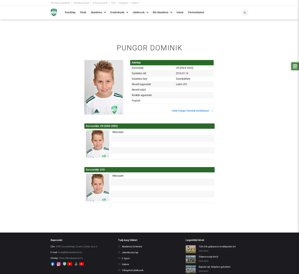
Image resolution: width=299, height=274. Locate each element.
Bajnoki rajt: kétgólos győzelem (214, 266)
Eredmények (117, 12)
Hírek (83, 12)
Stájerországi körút (208, 256)
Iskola (180, 12)
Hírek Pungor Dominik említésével (190, 110)
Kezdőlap (70, 12)
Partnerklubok (196, 12)
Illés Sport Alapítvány (60, 3)
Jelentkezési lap (81, 3)
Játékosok (139, 12)
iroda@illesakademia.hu (70, 252)
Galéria (135, 3)
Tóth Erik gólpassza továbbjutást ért (217, 246)
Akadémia (96, 12)
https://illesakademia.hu (71, 258)
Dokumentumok (100, 3)
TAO (113, 3)
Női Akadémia (160, 12)
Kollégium (123, 3)
